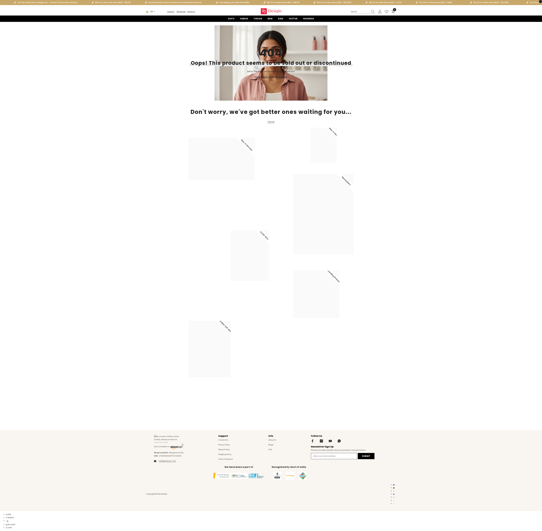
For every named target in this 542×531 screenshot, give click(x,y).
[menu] (7, 521)
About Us (191, 11)
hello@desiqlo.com (167, 461)
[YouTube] (330, 441)
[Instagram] (321, 441)
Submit (366, 456)
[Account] (380, 11)
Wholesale (181, 11)
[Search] (363, 12)
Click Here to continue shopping (271, 77)
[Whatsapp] (339, 441)
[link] (10, 517)
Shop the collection (199, 192)
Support (170, 11)
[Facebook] (312, 441)
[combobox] (360, 12)
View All (271, 122)
